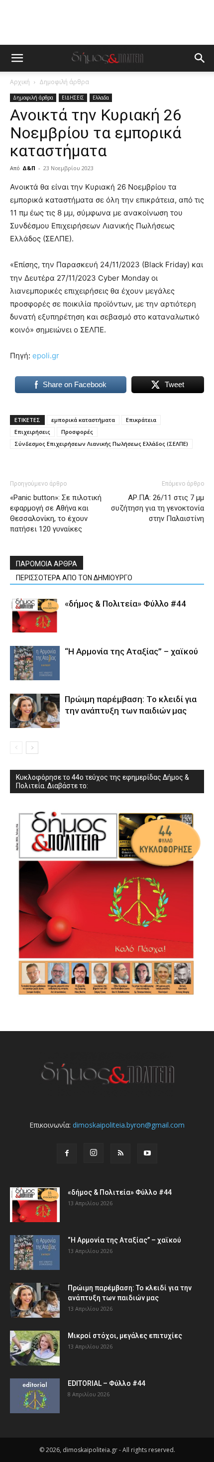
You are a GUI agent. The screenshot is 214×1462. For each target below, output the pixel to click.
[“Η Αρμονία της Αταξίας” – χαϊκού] (35, 663)
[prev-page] (16, 747)
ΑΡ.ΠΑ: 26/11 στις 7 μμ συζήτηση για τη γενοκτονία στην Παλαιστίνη (157, 508)
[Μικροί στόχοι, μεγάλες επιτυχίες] (35, 1348)
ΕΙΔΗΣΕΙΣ (73, 97)
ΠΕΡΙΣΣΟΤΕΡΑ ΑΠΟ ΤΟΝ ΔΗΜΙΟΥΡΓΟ (74, 578)
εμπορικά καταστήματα (83, 419)
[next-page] (32, 747)
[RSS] (120, 1153)
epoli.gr (45, 355)
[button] (17, 58)
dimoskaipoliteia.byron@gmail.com (129, 1125)
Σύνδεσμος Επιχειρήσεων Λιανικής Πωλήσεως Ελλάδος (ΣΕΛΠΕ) (101, 443)
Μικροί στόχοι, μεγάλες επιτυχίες (125, 1336)
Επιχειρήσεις (32, 431)
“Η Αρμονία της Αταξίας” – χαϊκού (131, 651)
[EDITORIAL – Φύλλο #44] (35, 1395)
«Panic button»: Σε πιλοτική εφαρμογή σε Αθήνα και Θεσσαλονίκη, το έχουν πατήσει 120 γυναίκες (56, 513)
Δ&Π (28, 168)
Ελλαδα (101, 97)
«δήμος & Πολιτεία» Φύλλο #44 (125, 604)
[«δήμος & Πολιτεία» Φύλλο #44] (35, 615)
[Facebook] (67, 1153)
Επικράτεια (141, 419)
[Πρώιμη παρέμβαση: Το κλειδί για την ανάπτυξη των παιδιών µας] (35, 711)
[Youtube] (147, 1153)
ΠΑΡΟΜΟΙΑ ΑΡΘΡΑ (46, 564)
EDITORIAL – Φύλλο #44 (106, 1383)
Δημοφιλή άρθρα (64, 82)
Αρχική (20, 82)
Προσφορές (77, 431)
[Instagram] (94, 1153)
